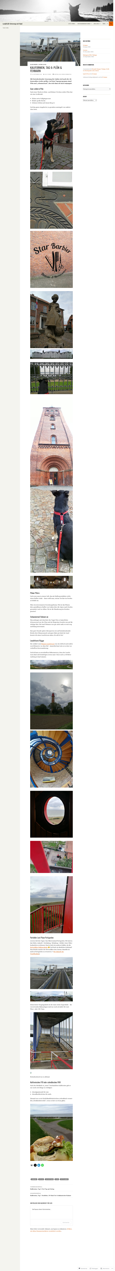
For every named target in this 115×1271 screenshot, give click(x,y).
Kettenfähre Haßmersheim (39, 947)
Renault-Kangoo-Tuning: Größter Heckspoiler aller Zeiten (96, 69)
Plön (57, 1179)
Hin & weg (96, 23)
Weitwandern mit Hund (84, 23)
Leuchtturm (49, 1179)
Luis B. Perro (71, 23)
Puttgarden (64, 1179)
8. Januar (85, 45)
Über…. (104, 23)
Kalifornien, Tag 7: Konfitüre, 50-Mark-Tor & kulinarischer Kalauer (50, 1194)
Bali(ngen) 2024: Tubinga (90, 55)
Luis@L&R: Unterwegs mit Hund (12, 24)
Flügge (41, 1179)
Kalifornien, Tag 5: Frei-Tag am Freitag (42, 1188)
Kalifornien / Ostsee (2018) (38, 64)
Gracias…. (86, 50)
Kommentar (66, 1222)
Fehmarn (34, 1179)
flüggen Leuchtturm (47, 644)
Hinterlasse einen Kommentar (62, 74)
